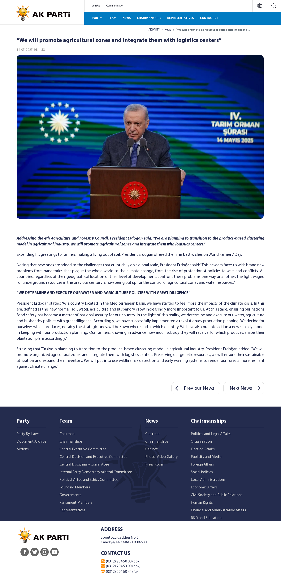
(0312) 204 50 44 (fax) (122, 572)
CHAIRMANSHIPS (149, 18)
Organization (201, 442)
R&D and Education (206, 518)
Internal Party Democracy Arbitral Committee (95, 472)
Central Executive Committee (82, 449)
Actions (23, 449)
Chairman (67, 434)
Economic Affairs (204, 487)
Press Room (154, 464)
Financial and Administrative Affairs (218, 510)
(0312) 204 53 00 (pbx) (122, 566)
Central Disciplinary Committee (84, 464)
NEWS (127, 18)
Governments (70, 495)
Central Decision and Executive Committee (93, 457)
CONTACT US (209, 18)
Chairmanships (70, 442)
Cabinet (151, 449)
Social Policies (202, 472)
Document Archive (31, 442)
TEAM (112, 18)
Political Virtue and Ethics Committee (88, 480)
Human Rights (202, 503)
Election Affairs (203, 449)
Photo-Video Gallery (161, 457)
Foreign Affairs (202, 464)
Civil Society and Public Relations (216, 495)
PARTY (97, 18)
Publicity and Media (206, 457)
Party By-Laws (28, 434)
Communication (115, 5)
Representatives (72, 510)
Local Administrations (208, 480)
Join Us (96, 5)
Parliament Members (75, 503)
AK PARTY (154, 29)
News (168, 29)
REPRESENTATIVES (180, 18)
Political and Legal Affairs (211, 434)
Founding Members (74, 487)
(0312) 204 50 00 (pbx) (122, 561)
